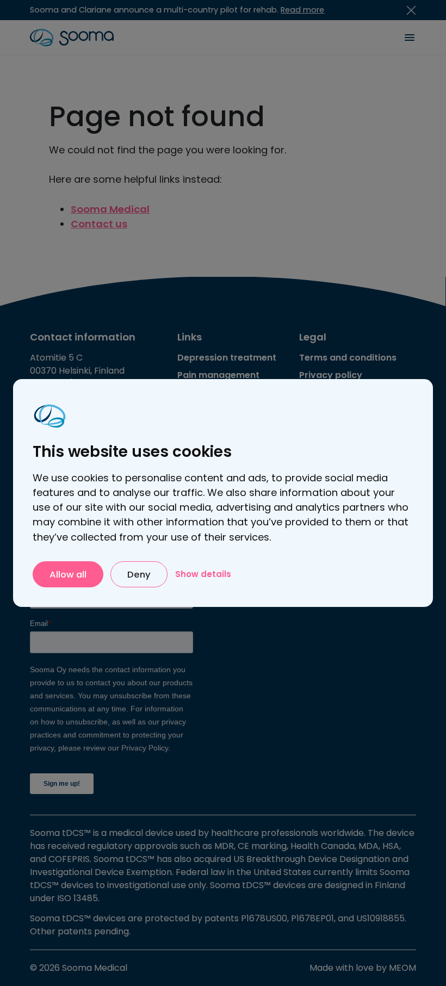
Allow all (67, 574)
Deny (139, 574)
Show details (203, 574)
